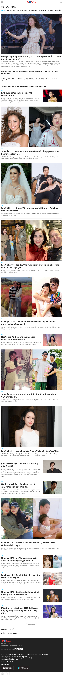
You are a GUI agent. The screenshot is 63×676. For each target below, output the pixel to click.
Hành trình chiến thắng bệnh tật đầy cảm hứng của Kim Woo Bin (19, 485)
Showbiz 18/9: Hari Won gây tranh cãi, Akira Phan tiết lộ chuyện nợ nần (19, 559)
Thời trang (19, 10)
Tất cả (3, 10)
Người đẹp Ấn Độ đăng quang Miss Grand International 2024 (18, 338)
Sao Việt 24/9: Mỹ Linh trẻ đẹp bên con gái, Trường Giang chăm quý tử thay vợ (28, 544)
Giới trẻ (12, 10)
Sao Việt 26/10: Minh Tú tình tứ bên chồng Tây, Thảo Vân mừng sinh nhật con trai (28, 322)
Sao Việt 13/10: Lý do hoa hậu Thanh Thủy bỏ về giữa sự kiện (30, 451)
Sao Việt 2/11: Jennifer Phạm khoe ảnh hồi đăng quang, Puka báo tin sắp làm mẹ (30, 152)
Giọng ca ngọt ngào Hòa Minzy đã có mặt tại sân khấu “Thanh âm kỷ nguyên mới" (31, 57)
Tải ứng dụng (5, 664)
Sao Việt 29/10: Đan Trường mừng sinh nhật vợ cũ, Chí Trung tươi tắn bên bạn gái (30, 266)
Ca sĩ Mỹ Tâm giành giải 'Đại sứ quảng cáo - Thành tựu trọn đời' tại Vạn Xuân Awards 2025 (29, 72)
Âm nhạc (34, 10)
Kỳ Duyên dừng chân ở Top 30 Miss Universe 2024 (17, 94)
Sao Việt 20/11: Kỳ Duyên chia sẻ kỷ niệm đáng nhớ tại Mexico (23, 86)
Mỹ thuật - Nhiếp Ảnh (55, 10)
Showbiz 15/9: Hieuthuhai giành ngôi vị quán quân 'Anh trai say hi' (20, 593)
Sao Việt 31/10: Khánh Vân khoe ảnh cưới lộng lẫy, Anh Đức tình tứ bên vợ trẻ (29, 209)
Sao (7, 10)
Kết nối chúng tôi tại (7, 649)
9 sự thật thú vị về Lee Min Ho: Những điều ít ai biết (19, 465)
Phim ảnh (27, 10)
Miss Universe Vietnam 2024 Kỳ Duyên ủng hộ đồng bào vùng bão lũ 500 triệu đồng (19, 610)
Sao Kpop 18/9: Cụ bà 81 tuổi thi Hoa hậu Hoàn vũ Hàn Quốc (20, 576)
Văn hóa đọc (42, 10)
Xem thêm (31, 625)
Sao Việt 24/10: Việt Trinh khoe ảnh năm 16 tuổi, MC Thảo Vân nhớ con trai (28, 395)
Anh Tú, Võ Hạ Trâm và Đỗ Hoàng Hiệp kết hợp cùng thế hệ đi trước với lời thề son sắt (31, 80)
